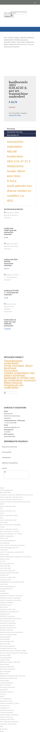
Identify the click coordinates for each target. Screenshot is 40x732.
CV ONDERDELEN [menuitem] (5, 699)
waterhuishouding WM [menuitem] (7, 646)
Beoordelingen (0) (13, 135)
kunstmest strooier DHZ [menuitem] (7, 577)
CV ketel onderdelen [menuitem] (6, 712)
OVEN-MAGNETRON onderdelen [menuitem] (10, 618)
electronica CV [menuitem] (4, 706)
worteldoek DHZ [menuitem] (5, 566)
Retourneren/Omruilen (9, 447)
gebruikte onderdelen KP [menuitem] (8, 628)
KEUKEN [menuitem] (2, 591)
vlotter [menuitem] (2, 696)
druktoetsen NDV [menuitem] (5, 605)
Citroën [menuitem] (2, 527)
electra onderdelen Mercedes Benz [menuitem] (11, 497)
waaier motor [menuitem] (4, 673)
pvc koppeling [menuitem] (4, 543)
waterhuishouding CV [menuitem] (7, 710)
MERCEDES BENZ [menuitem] (5, 492)
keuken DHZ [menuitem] (4, 584)
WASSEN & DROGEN (26, 38)
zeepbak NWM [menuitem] (5, 660)
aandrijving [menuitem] (3, 690)
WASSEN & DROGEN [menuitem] (6, 630)
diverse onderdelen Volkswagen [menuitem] (10, 525)
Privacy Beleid (6, 452)
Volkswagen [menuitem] (4, 522)
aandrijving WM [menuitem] (5, 637)
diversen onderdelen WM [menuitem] (8, 635)
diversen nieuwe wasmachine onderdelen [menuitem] (13, 653)
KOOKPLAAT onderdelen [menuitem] (8, 623)
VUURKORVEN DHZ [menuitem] (6, 589)
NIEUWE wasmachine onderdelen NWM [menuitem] (13, 651)
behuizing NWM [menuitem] (5, 655)
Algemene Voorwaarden (10, 463)
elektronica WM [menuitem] (5, 644)
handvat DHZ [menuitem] (4, 575)
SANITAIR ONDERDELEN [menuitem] (7, 541)
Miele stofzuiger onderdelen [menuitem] (9, 722)
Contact (4, 468)
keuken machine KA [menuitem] (6, 717)
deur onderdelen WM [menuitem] (7, 641)
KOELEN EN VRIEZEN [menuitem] (6, 602)
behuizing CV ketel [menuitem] (6, 701)
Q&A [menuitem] (1, 726)
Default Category (13, 38)
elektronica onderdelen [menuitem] (7, 669)
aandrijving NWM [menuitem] (5, 657)
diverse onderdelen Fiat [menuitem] (7, 511)
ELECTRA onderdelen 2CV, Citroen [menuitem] (11, 534)
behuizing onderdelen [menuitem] (7, 667)
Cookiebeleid (6, 457)
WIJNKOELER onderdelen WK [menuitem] (9, 612)
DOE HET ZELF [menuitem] (4, 554)
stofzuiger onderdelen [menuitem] (7, 719)
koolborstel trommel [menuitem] (6, 692)
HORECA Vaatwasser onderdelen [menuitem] (10, 600)
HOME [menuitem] (2, 488)
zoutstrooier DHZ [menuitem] (5, 580)
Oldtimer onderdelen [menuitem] (7, 536)
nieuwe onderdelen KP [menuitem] (7, 625)
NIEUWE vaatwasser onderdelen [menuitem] (10, 598)
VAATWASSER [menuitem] (4, 593)
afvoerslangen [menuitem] (4, 664)
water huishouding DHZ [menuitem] (7, 586)
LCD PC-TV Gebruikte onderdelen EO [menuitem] (12, 552)
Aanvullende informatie (15, 132)
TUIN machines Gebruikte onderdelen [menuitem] (12, 545)
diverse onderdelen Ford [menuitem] (8, 506)
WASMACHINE (8, 40)
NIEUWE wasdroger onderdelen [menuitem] (10, 662)
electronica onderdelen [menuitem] (7, 687)
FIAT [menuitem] (1, 509)
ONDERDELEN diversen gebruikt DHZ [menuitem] (12, 582)
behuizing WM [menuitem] (4, 639)
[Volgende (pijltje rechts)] (2, 731)
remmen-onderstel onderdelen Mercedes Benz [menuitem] (15, 502)
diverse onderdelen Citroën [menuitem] (9, 529)
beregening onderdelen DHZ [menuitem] (9, 573)
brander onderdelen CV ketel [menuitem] (9, 703)
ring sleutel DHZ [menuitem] (5, 568)
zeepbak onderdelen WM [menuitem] (8, 648)
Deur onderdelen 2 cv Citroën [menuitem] (9, 531)
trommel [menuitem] (3, 694)
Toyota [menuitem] (2, 513)
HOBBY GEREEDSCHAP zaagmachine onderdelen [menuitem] (15, 557)
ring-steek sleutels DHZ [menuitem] (7, 570)
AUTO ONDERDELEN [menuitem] (6, 490)
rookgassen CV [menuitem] (5, 708)
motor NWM (21, 42)
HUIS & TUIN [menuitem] (4, 538)
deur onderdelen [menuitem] (5, 671)
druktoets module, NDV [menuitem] (7, 609)
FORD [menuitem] (2, 504)
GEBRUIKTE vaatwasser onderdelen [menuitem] (11, 596)
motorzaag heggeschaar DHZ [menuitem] (9, 547)
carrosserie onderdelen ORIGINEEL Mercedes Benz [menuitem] (16, 495)
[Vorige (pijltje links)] (1, 731)
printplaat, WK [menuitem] (4, 614)
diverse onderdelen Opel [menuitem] (8, 520)
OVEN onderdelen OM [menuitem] (7, 621)
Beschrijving (11, 129)
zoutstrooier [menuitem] (4, 550)
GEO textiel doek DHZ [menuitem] (7, 563)
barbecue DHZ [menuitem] (4, 559)
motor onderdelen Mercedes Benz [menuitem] (11, 499)
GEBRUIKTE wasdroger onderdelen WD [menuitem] (12, 676)
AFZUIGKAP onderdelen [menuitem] (7, 616)
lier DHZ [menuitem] (2, 561)
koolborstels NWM (15, 115)
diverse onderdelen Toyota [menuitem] (8, 515)
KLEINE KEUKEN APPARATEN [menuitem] (9, 715)
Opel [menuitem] (1, 518)
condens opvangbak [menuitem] (6, 683)
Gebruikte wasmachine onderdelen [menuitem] (11, 632)
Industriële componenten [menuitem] (8, 724)
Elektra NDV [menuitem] (4, 607)
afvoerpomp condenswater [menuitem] (8, 678)
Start (5, 38)
